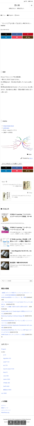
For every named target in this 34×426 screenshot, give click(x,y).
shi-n (30, 158)
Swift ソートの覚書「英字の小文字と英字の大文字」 (15, 306)
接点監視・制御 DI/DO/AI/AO (19, 262)
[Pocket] (17, 37)
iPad (5, 372)
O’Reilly (6, 382)
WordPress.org (5, 412)
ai (4, 355)
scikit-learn (6, 128)
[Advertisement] (14, 54)
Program (11, 15)
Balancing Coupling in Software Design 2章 (12, 316)
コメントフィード (6, 410)
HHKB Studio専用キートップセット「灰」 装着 (13, 297)
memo (17, 15)
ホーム (3, 15)
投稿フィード (4, 407)
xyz (4, 393)
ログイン (3, 405)
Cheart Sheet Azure (8, 125)
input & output (8, 369)
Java (6, 375)
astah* (6, 362)
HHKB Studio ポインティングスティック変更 (13, 334)
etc (5, 365)
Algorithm (7, 358)
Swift (6, 386)
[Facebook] (17, 34)
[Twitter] (6, 34)
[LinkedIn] (6, 37)
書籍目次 (7, 389)
